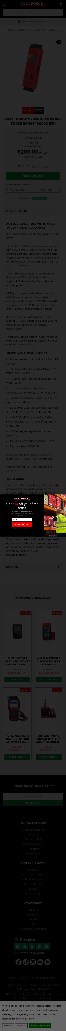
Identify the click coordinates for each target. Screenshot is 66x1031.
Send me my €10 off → (22, 524)
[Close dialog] (64, 496)
